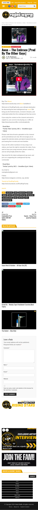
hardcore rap (16, 195)
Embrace (5, 195)
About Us (16, 507)
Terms (10, 507)
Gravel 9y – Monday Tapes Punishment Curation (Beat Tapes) (18, 305)
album (22, 103)
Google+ (20, 203)
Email (6, 371)
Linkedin (27, 203)
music (29, 109)
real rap (21, 197)
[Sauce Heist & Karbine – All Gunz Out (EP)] (19, 247)
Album (9, 101)
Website (6, 378)
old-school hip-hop (7, 197)
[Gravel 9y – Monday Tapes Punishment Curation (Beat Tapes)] (19, 286)
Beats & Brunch (10, 23)
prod (15, 197)
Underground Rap (7, 200)
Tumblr (5, 206)
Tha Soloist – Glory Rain (9, 331)
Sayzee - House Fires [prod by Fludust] (30, 216)
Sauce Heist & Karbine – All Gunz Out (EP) (14, 265)
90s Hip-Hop (9, 192)
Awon (15, 192)
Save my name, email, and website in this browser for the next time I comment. (18, 389)
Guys (10, 195)
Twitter (13, 203)
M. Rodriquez (12, 57)
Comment (7, 348)
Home (3, 23)
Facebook (5, 203)
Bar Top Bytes (18, 23)
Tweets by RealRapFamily (10, 181)
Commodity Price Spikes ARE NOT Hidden (7, 217)
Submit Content (24, 507)
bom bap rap (22, 192)
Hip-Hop (24, 195)
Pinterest (12, 206)
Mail (19, 206)
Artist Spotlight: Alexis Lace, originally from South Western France (18, 447)
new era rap (30, 195)
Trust (26, 197)
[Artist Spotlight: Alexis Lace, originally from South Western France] (19, 439)
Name (6, 364)
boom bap (29, 192)
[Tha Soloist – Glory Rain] (19, 319)
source (4, 188)
